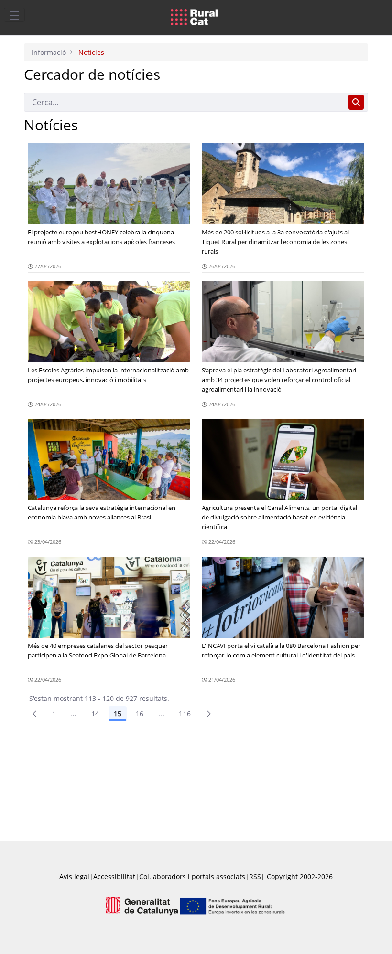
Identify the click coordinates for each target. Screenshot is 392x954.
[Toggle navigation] (14, 15)
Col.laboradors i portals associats (192, 876)
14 (95, 713)
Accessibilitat (114, 876)
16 (140, 713)
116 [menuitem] (185, 713)
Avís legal (74, 876)
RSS (255, 876)
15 (117, 713)
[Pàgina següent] (209, 713)
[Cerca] (356, 102)
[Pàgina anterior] (34, 713)
